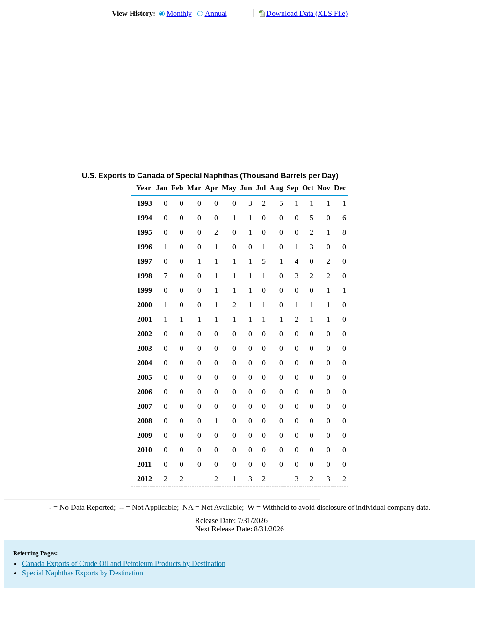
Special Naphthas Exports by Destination (82, 573)
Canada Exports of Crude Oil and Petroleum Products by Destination (123, 563)
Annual (216, 13)
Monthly (179, 13)
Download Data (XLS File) (307, 13)
